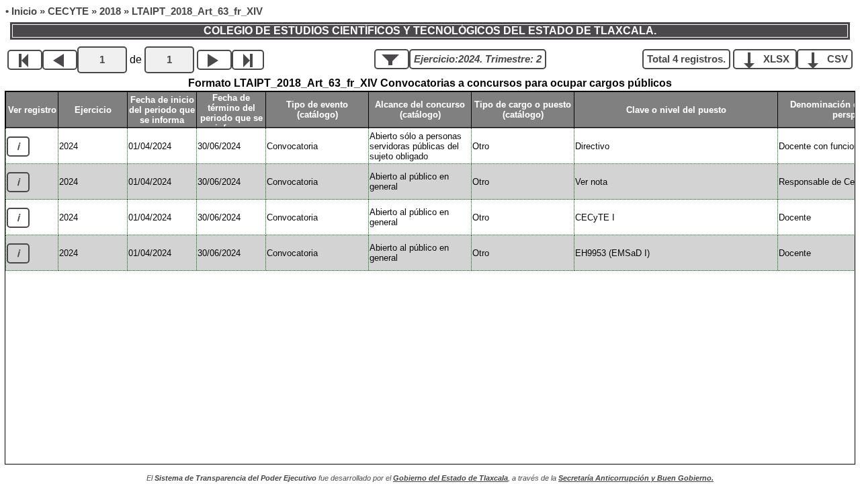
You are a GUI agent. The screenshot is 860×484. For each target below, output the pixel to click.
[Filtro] (391, 59)
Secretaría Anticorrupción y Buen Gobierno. (636, 478)
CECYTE (68, 11)
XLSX (776, 59)
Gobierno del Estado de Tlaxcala (450, 478)
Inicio (24, 11)
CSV (836, 59)
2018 (110, 11)
